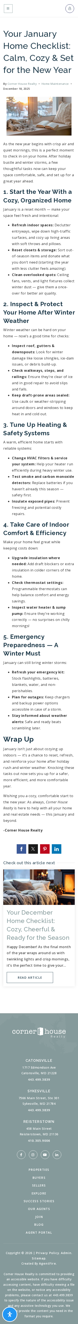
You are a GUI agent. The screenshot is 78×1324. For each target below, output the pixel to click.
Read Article (30, 977)
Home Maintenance (55, 84)
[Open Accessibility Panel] (9, 1314)
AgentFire (47, 1263)
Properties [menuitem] (39, 1170)
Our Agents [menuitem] (39, 1209)
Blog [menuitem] (39, 1224)
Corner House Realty (22, 84)
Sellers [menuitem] (39, 1185)
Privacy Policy (47, 1253)
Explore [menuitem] (39, 1193)
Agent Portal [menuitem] (39, 1232)
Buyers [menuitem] (39, 1178)
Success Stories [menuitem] (39, 1201)
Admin (66, 1253)
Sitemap (39, 1258)
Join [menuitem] (39, 1217)
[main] (39, 506)
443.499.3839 (39, 1079)
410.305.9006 (39, 1141)
